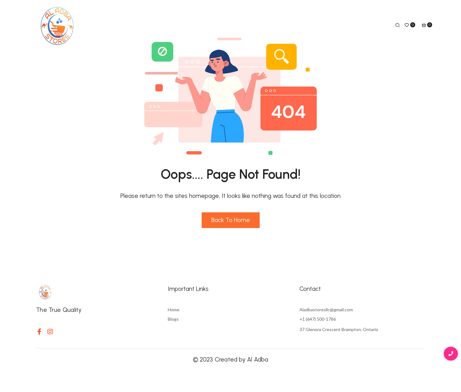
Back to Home (230, 220)
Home (173, 309)
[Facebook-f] (39, 332)
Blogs (173, 319)
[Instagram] (50, 332)
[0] (406, 26)
